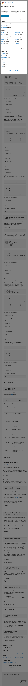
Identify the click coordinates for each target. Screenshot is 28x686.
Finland (2, 39)
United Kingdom (18, 48)
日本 (2, 64)
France (2, 41)
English (17, 45)
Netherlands (17, 32)
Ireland (2, 43)
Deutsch (17, 43)
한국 (2, 66)
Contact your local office (14, 70)
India (2, 55)
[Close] (26, 2)
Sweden (16, 39)
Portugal (16, 37)
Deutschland (4, 36)
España (2, 37)
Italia (2, 45)
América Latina (4, 23)
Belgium (3, 32)
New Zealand (4, 57)
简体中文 (4, 60)
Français (17, 46)
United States (4, 27)
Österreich (17, 36)
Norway (16, 34)
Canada (3, 25)
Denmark (3, 34)
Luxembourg (4, 46)
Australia (3, 53)
